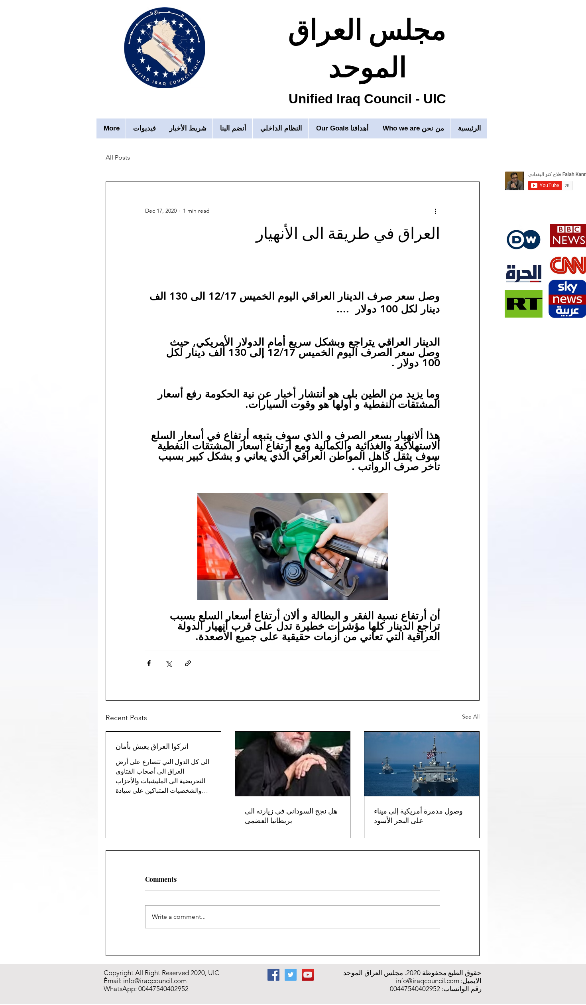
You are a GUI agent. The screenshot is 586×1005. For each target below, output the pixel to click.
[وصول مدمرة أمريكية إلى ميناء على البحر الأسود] (421, 764)
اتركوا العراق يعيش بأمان (152, 746)
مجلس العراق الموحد (367, 46)
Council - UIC (405, 98)
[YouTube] (308, 975)
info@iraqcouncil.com (155, 981)
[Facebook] (273, 975)
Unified (312, 98)
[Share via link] (188, 663)
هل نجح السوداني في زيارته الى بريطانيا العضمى (291, 815)
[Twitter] (291, 975)
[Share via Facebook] (149, 663)
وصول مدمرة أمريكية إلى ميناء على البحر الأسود (418, 815)
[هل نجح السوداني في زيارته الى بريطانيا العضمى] (292, 764)
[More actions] (435, 210)
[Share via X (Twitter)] (168, 663)
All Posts (118, 157)
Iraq (350, 98)
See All (471, 716)
